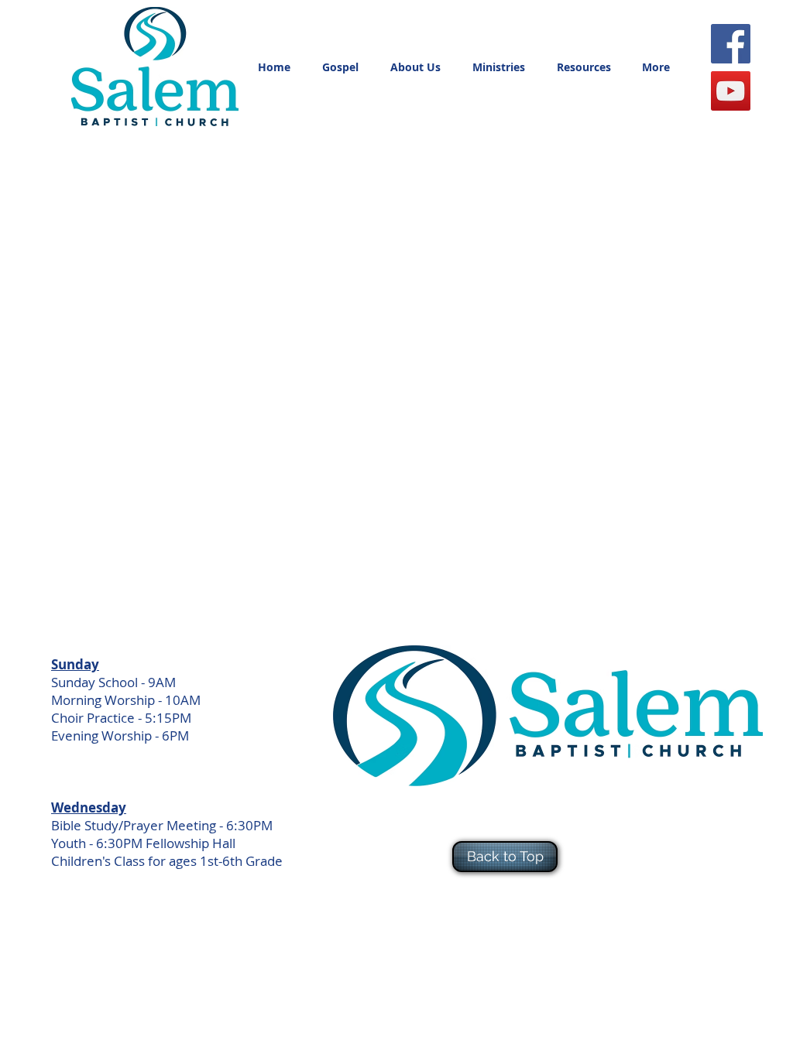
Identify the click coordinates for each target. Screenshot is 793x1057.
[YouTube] (730, 91)
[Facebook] (730, 43)
